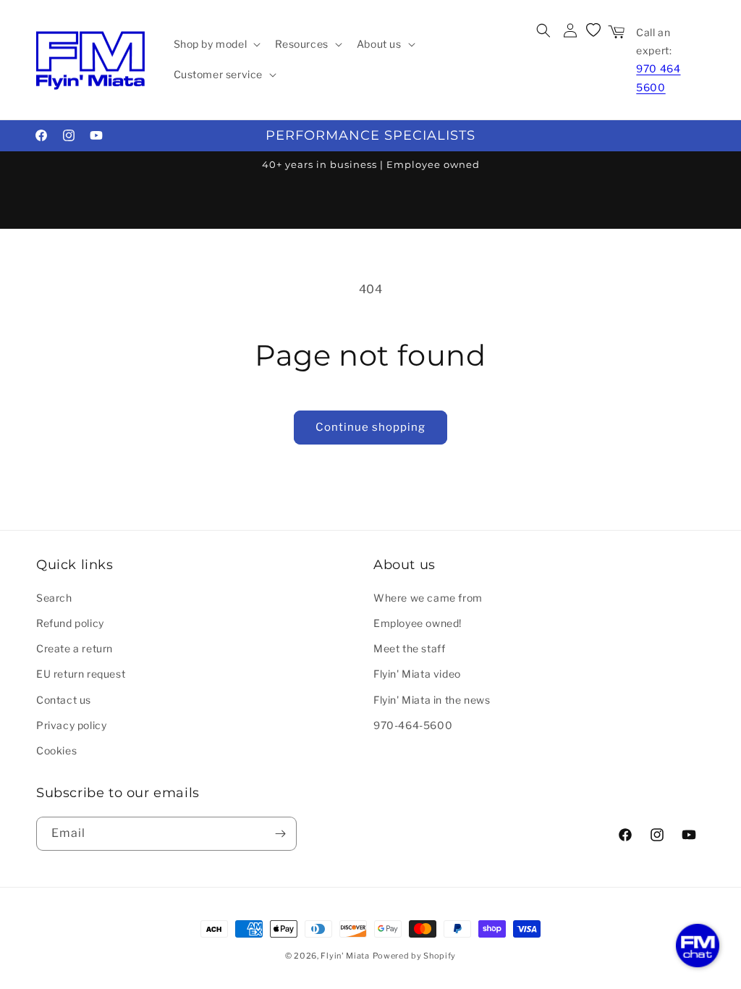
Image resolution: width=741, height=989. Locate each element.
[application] (698, 946)
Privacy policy (71, 725)
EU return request (80, 674)
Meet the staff (409, 648)
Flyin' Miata (345, 956)
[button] (216, 44)
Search (54, 598)
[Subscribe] (280, 834)
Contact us (63, 700)
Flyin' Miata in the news (431, 700)
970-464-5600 (412, 725)
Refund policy (70, 623)
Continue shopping (370, 427)
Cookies (56, 750)
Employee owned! (417, 623)
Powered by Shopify (415, 956)
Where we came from (428, 598)
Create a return (74, 648)
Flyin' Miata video (417, 674)
